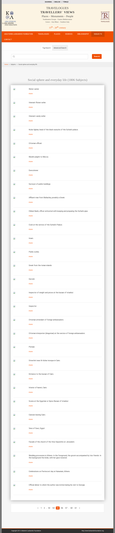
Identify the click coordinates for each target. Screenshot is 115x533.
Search (97, 56)
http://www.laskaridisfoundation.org (93, 531)
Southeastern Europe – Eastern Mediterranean (57, 19)
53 (49, 508)
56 (62, 508)
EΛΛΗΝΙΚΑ (48, 2)
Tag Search (46, 48)
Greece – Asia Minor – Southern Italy (57, 22)
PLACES (57, 34)
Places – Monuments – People (57, 16)
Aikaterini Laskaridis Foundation (31, 531)
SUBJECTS (98, 34)
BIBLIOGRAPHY (83, 34)
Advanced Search (60, 48)
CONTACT (8, 39)
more (31, 94)
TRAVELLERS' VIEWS (57, 12)
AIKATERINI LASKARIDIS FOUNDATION (18, 34)
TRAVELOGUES (57, 8)
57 (66, 508)
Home (6, 64)
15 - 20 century (57, 27)
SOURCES (68, 34)
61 (76, 508)
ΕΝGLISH (57, 2)
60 (72, 508)
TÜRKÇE (65, 2)
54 (53, 508)
